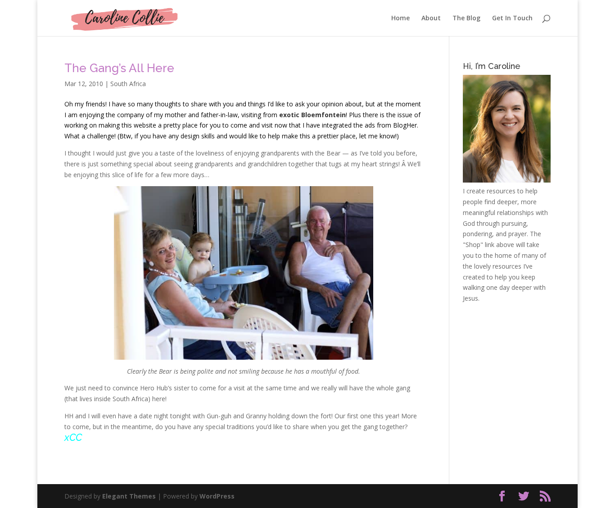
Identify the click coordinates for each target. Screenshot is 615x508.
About (431, 18)
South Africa (128, 83)
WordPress (217, 496)
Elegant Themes (129, 496)
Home (400, 18)
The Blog (466, 18)
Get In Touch (512, 18)
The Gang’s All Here (119, 68)
